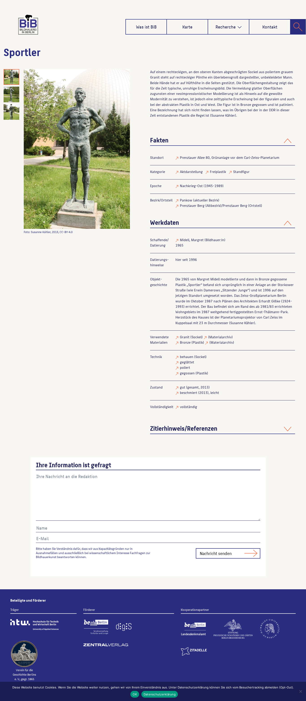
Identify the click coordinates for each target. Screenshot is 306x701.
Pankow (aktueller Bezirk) (199, 200)
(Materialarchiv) (220, 337)
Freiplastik (218, 171)
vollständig (188, 406)
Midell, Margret (192, 239)
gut (182, 387)
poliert (185, 367)
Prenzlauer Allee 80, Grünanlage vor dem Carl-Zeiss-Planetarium (229, 157)
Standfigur (241, 171)
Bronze (185, 342)
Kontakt (269, 26)
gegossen (187, 373)
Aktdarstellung (191, 171)
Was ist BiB (146, 26)
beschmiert (188, 392)
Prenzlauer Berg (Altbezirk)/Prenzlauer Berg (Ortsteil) (221, 205)
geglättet (187, 362)
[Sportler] (77, 149)
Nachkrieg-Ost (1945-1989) (202, 185)
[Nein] (300, 691)
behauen (186, 356)
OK (135, 694)
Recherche (225, 26)
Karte (187, 26)
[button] (239, 27)
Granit (185, 337)
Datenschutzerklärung (160, 694)
